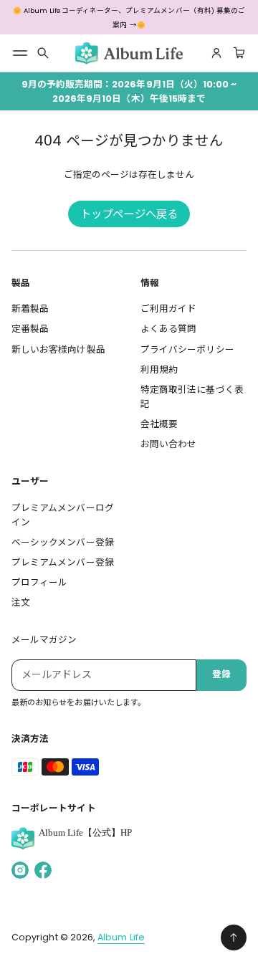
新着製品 (30, 308)
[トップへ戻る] (234, 937)
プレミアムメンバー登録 (62, 562)
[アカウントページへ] (216, 53)
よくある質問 (168, 329)
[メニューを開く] (20, 53)
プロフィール (39, 582)
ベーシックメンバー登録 (62, 542)
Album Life (121, 937)
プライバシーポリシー (187, 349)
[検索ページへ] (43, 53)
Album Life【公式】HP (85, 833)
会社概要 (159, 424)
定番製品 (30, 329)
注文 (20, 602)
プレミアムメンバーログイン (62, 515)
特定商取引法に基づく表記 (192, 396)
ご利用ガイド (168, 308)
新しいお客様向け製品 (58, 349)
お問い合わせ (168, 444)
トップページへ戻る (129, 213)
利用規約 (159, 369)
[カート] (237, 53)
